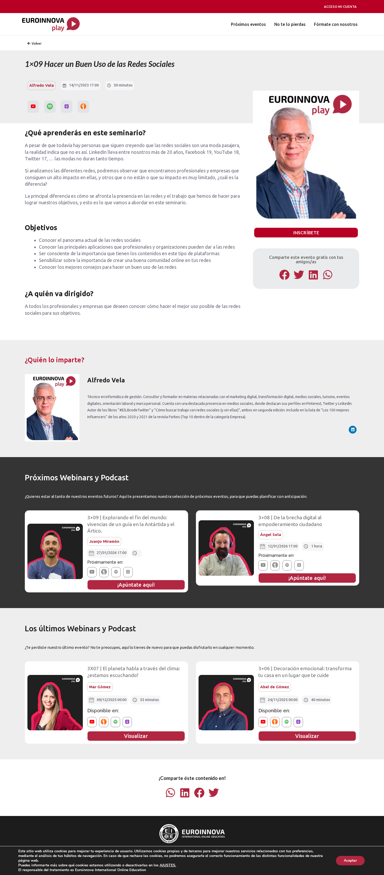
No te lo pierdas (290, 24)
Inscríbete (306, 232)
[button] (284, 275)
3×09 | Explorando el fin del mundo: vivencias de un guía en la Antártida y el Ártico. (130, 524)
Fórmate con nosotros (336, 24)
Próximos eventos (248, 24)
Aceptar (350, 860)
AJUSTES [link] (167, 865)
